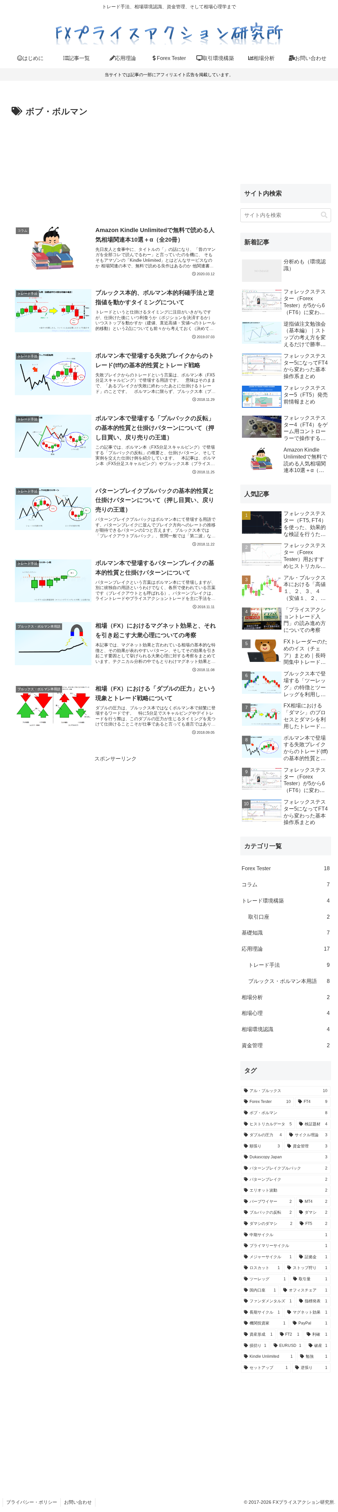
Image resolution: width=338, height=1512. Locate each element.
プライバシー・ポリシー (31, 1502)
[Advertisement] (116, 169)
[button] (324, 215)
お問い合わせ (78, 1502)
